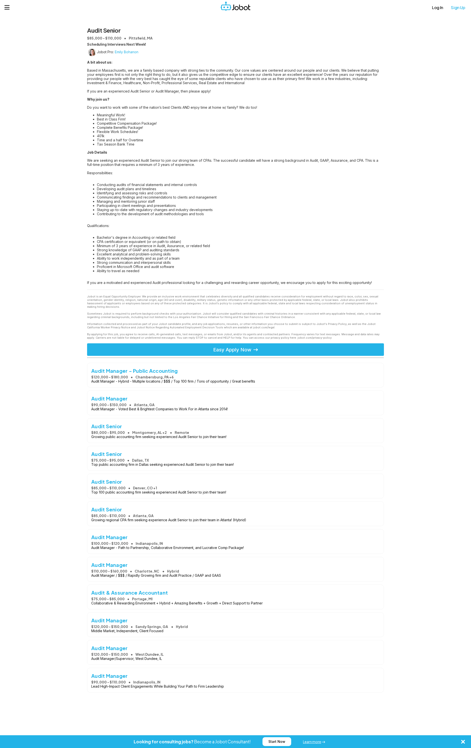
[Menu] (7, 7)
